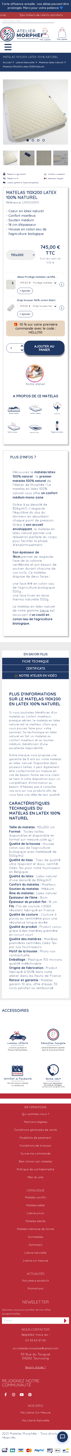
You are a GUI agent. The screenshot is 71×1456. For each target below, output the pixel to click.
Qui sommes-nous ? (35, 1114)
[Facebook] (5, 1394)
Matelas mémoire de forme (35, 1229)
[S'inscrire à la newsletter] (65, 1320)
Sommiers (35, 1245)
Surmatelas (35, 1237)
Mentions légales (35, 1122)
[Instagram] (13, 1394)
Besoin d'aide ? (35, 1367)
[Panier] (62, 34)
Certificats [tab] (35, 668)
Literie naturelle (35, 1253)
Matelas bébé (35, 1205)
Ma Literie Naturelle (35, 1420)
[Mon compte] (45, 34)
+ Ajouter (25, 290)
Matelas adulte (35, 1221)
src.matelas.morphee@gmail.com (35, 1348)
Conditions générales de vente (35, 1130)
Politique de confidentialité (35, 1169)
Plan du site (35, 1177)
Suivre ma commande (36, 1154)
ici (50, 839)
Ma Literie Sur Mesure (36, 1413)
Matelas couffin (35, 1197)
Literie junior (35, 1213)
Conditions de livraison (35, 1146)
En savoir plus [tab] (36, 654)
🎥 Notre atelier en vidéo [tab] (35, 676)
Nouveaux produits (35, 1281)
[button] (11, 47)
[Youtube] (21, 1394)
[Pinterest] (29, 1394)
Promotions (35, 1288)
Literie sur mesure (35, 1261)
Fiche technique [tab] (35, 661)
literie (44, 610)
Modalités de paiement (35, 1138)
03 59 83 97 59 (35, 1340)
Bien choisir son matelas (35, 1161)
